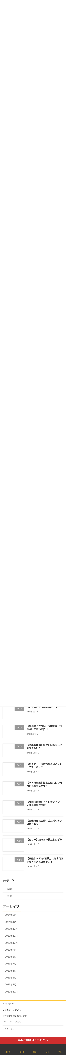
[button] (33, 1040)
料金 (35, 1052)
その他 (8, 896)
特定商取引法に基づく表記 (15, 1016)
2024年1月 (10, 922)
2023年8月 (10, 957)
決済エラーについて (12, 1010)
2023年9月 (10, 950)
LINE (47, 1052)
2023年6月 (10, 971)
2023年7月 (10, 964)
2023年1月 (10, 985)
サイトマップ (9, 1029)
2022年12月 (11, 992)
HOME (21, 1052)
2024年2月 (10, 915)
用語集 (8, 889)
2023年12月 (11, 929)
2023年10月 (11, 943)
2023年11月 (11, 936)
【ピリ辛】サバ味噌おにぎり (42, 707)
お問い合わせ (9, 1004)
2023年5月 (10, 978)
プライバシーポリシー (13, 1022)
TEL (60, 1052)
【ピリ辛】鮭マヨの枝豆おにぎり (44, 840)
